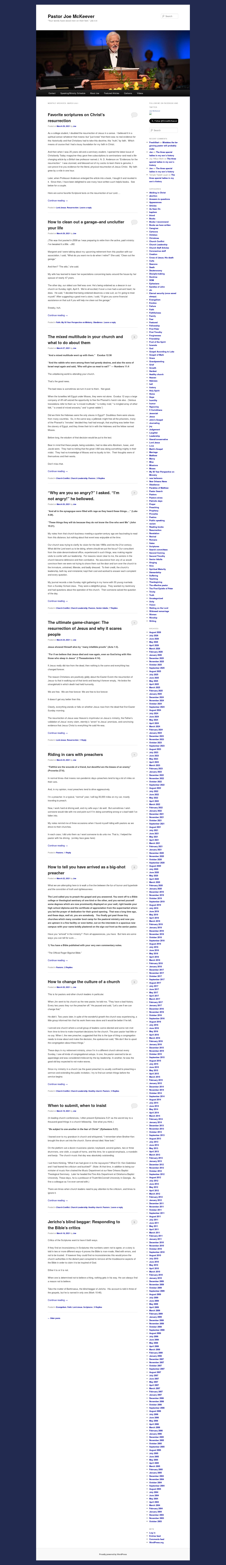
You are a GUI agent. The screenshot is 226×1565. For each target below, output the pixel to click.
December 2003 (156, 1514)
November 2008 (156, 1323)
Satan (152, 543)
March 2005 (154, 1466)
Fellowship (154, 325)
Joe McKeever (154, 111)
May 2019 (153, 914)
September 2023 (157, 745)
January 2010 (155, 1278)
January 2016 (155, 1044)
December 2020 (156, 852)
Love (151, 445)
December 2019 (156, 891)
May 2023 (153, 758)
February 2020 (156, 885)
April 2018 (154, 956)
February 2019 (156, 924)
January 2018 (155, 966)
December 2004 (156, 1476)
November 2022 (156, 778)
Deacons (153, 264)
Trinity (152, 591)
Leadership (154, 435)
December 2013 (156, 1125)
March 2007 (154, 1388)
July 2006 (153, 1414)
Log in (152, 1532)
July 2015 (153, 1063)
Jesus (152, 416)
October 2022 (155, 781)
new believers (155, 478)
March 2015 (154, 1076)
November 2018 (156, 934)
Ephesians (154, 283)
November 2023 (156, 739)
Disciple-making (157, 273)
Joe (74, 126)
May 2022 (153, 797)
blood (152, 215)
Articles (153, 205)
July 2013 (153, 1141)
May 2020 (153, 875)
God (151, 348)
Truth (151, 595)
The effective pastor (158, 585)
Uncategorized (156, 598)
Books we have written (160, 225)
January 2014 (155, 1122)
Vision (152, 604)
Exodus (153, 302)
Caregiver (153, 228)
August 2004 (155, 1488)
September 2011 (157, 1213)
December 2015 (156, 1047)
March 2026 (154, 648)
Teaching (153, 578)
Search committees (158, 549)
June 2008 (154, 1339)
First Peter (154, 328)
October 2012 (155, 1170)
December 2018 (156, 930)
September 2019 (157, 901)
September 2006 (157, 1407)
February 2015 (156, 1080)
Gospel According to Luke (161, 351)
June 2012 (154, 1183)
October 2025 (155, 664)
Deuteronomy (155, 270)
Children (153, 234)
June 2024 (154, 716)
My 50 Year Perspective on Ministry (76, 322)
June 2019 (154, 911)
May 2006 (153, 1420)
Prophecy (153, 510)
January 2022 (155, 810)
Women (153, 614)
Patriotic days (155, 500)
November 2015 (156, 1050)
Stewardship (155, 572)
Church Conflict (63, 478)
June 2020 (154, 872)
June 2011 (154, 1222)
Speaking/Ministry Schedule (72, 93)
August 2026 (155, 632)
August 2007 (155, 1372)
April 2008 (154, 1346)
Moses (152, 468)
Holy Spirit (154, 390)
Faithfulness (155, 312)
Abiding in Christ (157, 192)
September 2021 (157, 823)
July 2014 (153, 1102)
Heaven (152, 377)
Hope (151, 397)
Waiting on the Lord (158, 607)
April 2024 (154, 723)
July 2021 (153, 830)
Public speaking (157, 520)
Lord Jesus (61, 207)
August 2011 (155, 1216)
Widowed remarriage (159, 611)
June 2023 (154, 755)
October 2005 (155, 1443)
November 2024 (156, 700)
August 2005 (155, 1450)
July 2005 (153, 1453)
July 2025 (153, 674)
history (152, 387)
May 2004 (153, 1498)
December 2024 (156, 697)
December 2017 (156, 969)
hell (151, 383)
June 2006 (154, 1417)
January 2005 (155, 1472)
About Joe (94, 93)
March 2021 (154, 843)
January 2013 (155, 1161)
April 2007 (154, 1385)
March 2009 (154, 1310)
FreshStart (154, 142)
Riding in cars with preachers (75, 754)
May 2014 (153, 1109)
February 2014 (156, 1119)
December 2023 (156, 736)
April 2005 (154, 1462)
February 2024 (156, 729)
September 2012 (157, 1174)
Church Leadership (79, 478)
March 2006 (154, 1427)
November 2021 (156, 817)
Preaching (154, 507)
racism (152, 523)
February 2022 (156, 807)
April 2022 (154, 801)
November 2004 (156, 1479)
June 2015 (154, 1067)
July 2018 (153, 946)
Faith (58, 322)
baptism (153, 212)
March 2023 (154, 765)
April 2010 (154, 1268)
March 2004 (154, 1505)
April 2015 (154, 1073)
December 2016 (156, 1008)
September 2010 (157, 1252)
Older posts (54, 1318)
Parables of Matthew (159, 487)
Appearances (155, 202)
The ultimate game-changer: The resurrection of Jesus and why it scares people (85, 628)
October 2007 (155, 1365)
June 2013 (154, 1144)
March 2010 (154, 1271)
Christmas (154, 238)
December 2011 (156, 1203)
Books (152, 218)
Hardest (153, 371)
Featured (153, 322)
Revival (152, 536)
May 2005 (153, 1459)
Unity (151, 601)
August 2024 (155, 710)
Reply (83, 740)
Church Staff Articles (159, 247)
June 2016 (154, 1028)
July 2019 (153, 908)
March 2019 (154, 921)
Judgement (154, 429)
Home (152, 393)
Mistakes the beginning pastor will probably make (163, 145)
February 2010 (156, 1274)
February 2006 (156, 1430)
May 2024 (153, 719)
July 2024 (153, 713)
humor (152, 403)
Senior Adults (102, 608)
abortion (153, 195)
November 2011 (156, 1206)
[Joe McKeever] (150, 114)
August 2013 (155, 1138)
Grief (151, 364)
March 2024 (154, 726)
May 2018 (153, 953)
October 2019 (155, 898)
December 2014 (156, 1086)
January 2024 (155, 732)
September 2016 (157, 1018)
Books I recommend (159, 221)
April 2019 (154, 917)
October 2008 (155, 1326)
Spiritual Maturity (157, 569)
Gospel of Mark (156, 354)
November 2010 (156, 1245)
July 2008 (153, 1336)
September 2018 (157, 940)
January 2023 (155, 771)
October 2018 (155, 937)
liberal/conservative (158, 439)
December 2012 (156, 1164)
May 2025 (153, 680)
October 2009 (155, 1287)
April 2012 (154, 1190)
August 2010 (155, 1255)
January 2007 (155, 1394)
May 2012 (153, 1187)
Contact (52, 93)
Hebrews (153, 380)
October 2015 (155, 1054)
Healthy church (95, 1091)
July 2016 (153, 1024)
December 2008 (156, 1320)
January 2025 (155, 693)
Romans (153, 539)
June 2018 (154, 950)
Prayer (152, 504)
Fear (151, 319)
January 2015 (155, 1083)
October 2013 (155, 1131)
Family (152, 315)
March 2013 (154, 1154)
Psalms (152, 517)
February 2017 (156, 1002)
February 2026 (156, 651)
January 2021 (155, 849)
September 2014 (157, 1096)
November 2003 (156, 1518)
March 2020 (154, 882)
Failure (152, 306)
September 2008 (157, 1329)
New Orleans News (158, 481)
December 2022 (156, 775)
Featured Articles (111, 93)
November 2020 (156, 856)
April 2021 (154, 839)
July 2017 (153, 985)
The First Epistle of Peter (161, 588)
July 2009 (153, 1297)
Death (152, 267)
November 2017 (156, 972)
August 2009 (155, 1294)
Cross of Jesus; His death (161, 257)
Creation (153, 254)
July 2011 (153, 1219)
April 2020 (154, 878)
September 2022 (157, 784)
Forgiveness (155, 335)
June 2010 (154, 1261)
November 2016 (156, 1011)
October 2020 (155, 859)
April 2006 (154, 1424)
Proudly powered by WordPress (113, 1554)
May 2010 (153, 1264)
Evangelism (61, 1307)
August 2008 (155, 1333)
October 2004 (155, 1482)
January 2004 (155, 1511)
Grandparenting (156, 361)
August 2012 (155, 1177)
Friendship (154, 338)
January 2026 (155, 654)
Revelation (154, 533)
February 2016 (156, 1041)
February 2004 (156, 1508)
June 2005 (154, 1456)
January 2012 (155, 1200)
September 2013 (157, 1135)
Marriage (153, 452)
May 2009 (153, 1303)
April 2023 (154, 762)
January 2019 (155, 927)
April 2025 (154, 684)
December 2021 (156, 813)
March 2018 (154, 960)
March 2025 (154, 687)
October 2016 (155, 1015)
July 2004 (153, 1492)
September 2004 (157, 1485)
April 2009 (154, 1307)
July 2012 (153, 1180)
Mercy (152, 458)
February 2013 (156, 1157)
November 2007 (156, 1362)
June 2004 (154, 1495)
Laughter (153, 432)
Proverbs (153, 513)
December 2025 (156, 658)
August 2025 (155, 671)
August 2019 (155, 904)
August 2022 (155, 787)
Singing (153, 562)
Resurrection (72, 207)
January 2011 (155, 1238)
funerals (153, 345)
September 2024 (157, 706)
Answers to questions (159, 199)
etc (150, 289)
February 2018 (156, 963)
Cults (151, 260)
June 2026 (154, 638)
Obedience (98, 322)
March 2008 (154, 1349)
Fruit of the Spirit (157, 341)
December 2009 (156, 1281)
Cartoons (128, 93)
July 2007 (153, 1375)
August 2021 (155, 827)
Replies (101, 478)
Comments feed (156, 1539)
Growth (152, 367)
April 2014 (154, 1112)
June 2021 (154, 833)
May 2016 (153, 1031)
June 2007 (154, 1378)
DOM (151, 280)
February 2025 (156, 690)
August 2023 (155, 749)
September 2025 (157, 667)
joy (150, 426)
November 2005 (156, 1440)
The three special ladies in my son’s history (162, 162)
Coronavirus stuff (157, 250)
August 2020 (155, 865)
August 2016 (155, 1021)
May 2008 (153, 1342)
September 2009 (157, 1290)
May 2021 (153, 836)
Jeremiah (153, 413)
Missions (153, 465)
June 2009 (154, 1300)
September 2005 (157, 1446)
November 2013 (156, 1128)
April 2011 (154, 1229)
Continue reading (58, 200)
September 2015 (157, 1057)
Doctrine (153, 276)
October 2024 (155, 703)
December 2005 (156, 1437)
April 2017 (154, 995)
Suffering (153, 575)
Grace (152, 358)
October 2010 (155, 1248)
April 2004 (154, 1501)
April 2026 (154, 645)
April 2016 (154, 1034)
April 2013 (154, 1151)
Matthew (153, 455)
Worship (153, 617)
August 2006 (155, 1411)
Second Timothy (157, 556)
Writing (152, 621)
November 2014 (156, 1089)
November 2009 (156, 1284)
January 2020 (155, 888)
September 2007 (157, 1368)
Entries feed (155, 1535)
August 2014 (155, 1099)
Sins (151, 565)
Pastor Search (156, 491)
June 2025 (154, 677)
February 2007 (156, 1391)
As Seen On (155, 208)
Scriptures (88, 1307)
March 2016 (154, 1037)
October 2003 (155, 1521)
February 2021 (156, 846)
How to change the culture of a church (84, 981)
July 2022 (153, 791)
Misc (151, 461)
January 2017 (155, 1005)
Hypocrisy (154, 406)
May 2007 (153, 1381)
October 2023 (155, 742)
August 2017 (155, 982)
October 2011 (155, 1209)
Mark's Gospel (156, 448)
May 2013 (153, 1148)
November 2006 (156, 1401)
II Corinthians (155, 409)
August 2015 (155, 1060)
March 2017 (154, 998)
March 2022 (154, 804)
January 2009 (155, 1316)
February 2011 (156, 1235)
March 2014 (154, 1115)
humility (153, 400)
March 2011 (154, 1232)
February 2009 (156, 1313)
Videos (140, 93)
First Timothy (155, 332)
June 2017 (154, 989)
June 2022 (154, 794)
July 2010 (153, 1258)
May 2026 (153, 641)
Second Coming (157, 552)
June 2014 (154, 1105)
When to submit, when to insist (77, 1105)
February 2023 (156, 768)
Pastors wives (156, 497)
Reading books (156, 526)
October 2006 (155, 1404)
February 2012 (156, 1196)
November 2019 (156, 895)
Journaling (154, 423)
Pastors (91, 478)
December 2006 (156, 1398)
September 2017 (157, 979)
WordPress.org (156, 1542)
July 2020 (153, 869)
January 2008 (155, 1355)
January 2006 (155, 1433)
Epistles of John (157, 286)
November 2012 (156, 1167)
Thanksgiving (155, 582)
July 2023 (153, 752)
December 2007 (156, 1359)
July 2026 (153, 635)
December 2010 (156, 1242)
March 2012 (154, 1193)
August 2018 (155, 943)
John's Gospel (156, 419)
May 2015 (153, 1070)
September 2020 (157, 862)
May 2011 (153, 1226)
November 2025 (156, 661)
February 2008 (156, 1352)
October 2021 (155, 820)
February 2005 (156, 1469)
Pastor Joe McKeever (71, 16)
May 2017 (153, 992)
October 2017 (155, 976)
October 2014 (155, 1093)
